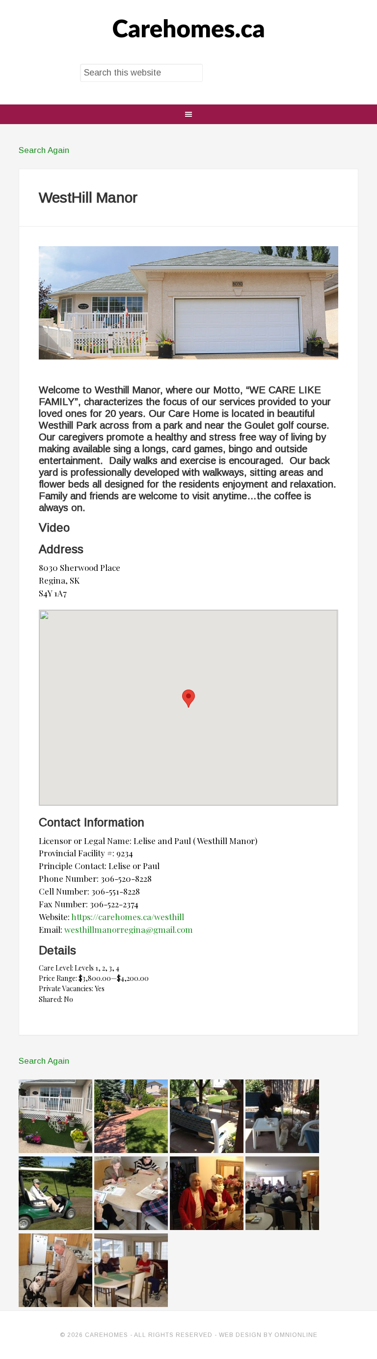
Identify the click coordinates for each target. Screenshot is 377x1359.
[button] (188, 699)
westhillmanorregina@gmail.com (128, 929)
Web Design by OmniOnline (268, 1335)
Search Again (44, 150)
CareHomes (188, 29)
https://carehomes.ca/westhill (127, 916)
